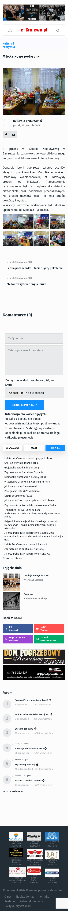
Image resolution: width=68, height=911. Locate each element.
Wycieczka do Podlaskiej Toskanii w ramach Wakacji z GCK (33, 538)
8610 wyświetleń (44, 769)
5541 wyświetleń (43, 785)
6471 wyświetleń (43, 753)
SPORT (34, 448)
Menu (10, 31)
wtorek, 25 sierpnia (33, 580)
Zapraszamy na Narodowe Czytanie (23, 472)
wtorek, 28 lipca (21, 760)
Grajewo (28, 594)
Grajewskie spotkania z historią (21, 467)
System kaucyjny (24, 728)
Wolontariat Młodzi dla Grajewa (32, 714)
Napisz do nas (17, 639)
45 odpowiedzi (23, 769)
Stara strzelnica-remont (28, 780)
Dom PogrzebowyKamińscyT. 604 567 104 (15, 861)
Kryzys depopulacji (25, 764)
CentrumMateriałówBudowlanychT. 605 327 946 (35, 862)
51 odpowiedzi (22, 753)
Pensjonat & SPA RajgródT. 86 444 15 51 (52, 862)
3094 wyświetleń (43, 719)
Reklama (10, 901)
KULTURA (55, 448)
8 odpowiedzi (22, 719)
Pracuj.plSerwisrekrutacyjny (52, 880)
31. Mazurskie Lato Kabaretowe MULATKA (27, 553)
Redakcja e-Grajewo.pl (27, 120)
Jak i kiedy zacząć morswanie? (20, 486)
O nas (8, 896)
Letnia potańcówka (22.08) (18, 495)
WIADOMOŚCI (12, 448)
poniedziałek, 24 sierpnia (36, 598)
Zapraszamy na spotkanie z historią (24, 549)
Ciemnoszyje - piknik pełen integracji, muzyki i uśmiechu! (30, 527)
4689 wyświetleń (43, 733)
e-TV (44, 628)
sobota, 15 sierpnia (23, 776)
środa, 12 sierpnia (22, 744)
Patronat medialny (32, 901)
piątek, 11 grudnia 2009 (26, 125)
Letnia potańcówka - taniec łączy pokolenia (35, 268)
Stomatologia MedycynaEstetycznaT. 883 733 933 (17, 880)
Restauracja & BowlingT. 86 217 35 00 (34, 844)
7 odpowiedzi (22, 704)
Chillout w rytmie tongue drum (26, 284)
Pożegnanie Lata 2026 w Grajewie (22, 491)
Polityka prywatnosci (17, 906)
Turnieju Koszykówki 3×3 (36, 575)
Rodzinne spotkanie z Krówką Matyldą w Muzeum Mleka (32, 515)
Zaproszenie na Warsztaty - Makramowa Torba (30, 505)
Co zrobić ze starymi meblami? (31, 700)
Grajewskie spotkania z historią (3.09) (25, 477)
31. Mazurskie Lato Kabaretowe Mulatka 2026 (29, 532)
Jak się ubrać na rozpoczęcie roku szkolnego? (30, 500)
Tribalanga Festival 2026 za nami (22, 509)
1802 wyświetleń (42, 704)
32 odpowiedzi (22, 733)
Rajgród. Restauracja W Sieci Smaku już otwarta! (30, 521)
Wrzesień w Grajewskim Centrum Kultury (27, 481)
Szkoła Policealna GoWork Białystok (34, 879)
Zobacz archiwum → (14, 558)
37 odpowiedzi (22, 785)
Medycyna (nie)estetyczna (29, 748)
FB (13, 628)
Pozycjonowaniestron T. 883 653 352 (52, 844)
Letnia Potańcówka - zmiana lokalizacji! (25, 544)
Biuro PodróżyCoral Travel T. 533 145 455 (16, 844)
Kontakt (48, 639)
